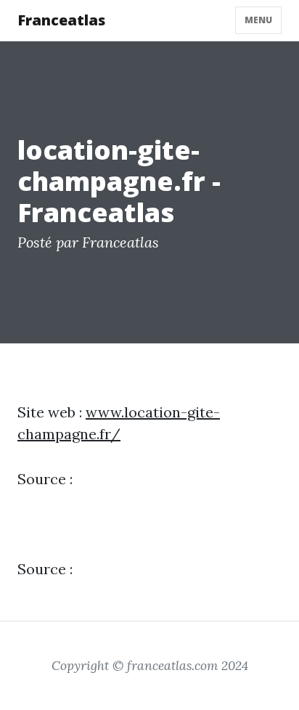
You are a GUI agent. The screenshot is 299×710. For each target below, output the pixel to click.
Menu (258, 20)
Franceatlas (61, 20)
